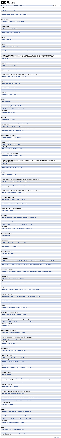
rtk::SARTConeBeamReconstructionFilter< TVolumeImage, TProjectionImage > (15, 363)
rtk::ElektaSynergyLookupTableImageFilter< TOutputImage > (12, 167)
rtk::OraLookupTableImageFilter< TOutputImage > (11, 303)
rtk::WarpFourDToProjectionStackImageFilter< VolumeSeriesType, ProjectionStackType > (17, 411)
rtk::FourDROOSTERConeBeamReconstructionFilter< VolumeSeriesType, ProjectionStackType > (18, 224)
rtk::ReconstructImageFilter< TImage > (9, 343)
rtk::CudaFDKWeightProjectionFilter (8, 72)
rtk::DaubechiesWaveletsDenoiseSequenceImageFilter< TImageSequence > (15, 108)
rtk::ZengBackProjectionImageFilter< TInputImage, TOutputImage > (13, 429)
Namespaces (16, 5)
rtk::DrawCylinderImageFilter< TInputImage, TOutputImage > (12, 144)
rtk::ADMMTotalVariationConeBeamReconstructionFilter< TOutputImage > (15, 14)
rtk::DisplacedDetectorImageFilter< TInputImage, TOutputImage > (13, 126)
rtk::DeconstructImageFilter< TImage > (9, 112)
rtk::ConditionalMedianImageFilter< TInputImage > (11, 46)
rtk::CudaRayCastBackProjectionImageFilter (10, 90)
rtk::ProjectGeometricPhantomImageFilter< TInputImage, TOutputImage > (14, 314)
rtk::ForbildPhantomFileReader (8, 210)
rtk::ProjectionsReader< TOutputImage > (9, 318)
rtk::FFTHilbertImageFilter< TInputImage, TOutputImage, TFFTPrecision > (14, 192)
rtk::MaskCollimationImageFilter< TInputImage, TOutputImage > (13, 285)
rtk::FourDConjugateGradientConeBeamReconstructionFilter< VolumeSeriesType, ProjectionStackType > (20, 217)
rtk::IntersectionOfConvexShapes (8, 253)
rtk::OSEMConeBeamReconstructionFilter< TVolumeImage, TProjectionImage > (15, 307)
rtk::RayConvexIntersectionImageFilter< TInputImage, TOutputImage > (14, 332)
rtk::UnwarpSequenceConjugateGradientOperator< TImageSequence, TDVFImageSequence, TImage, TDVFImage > (21, 397)
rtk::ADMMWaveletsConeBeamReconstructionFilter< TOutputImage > (14, 21)
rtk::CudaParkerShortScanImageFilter (9, 87)
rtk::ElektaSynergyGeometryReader (8, 163)
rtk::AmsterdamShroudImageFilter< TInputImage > (11, 28)
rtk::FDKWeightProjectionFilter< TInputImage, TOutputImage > (13, 188)
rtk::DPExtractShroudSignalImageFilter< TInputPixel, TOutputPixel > (14, 130)
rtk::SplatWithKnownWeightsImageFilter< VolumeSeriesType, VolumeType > (15, 382)
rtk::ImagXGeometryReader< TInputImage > (10, 246)
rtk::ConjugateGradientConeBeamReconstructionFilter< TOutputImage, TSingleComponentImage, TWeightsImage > (21, 50)
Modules (12, 5)
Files (25, 5)
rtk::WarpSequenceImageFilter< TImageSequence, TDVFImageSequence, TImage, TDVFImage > (18, 418)
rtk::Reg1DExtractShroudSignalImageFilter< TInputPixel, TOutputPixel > (14, 350)
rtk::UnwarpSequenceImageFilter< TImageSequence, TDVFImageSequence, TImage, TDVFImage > (18, 400)
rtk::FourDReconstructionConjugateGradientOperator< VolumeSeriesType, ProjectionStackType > (18, 221)
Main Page (2, 5)
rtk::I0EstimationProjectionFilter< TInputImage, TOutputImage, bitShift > (14, 242)
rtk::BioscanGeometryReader (7, 39)
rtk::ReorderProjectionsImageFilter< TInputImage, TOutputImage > (13, 361)
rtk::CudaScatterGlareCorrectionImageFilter (10, 94)
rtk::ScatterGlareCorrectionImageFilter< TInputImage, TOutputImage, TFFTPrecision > (17, 367)
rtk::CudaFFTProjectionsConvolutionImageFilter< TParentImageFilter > (14, 76)
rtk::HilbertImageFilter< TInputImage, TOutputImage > (11, 239)
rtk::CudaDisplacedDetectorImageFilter (9, 65)
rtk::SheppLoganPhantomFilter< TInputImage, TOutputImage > (13, 378)
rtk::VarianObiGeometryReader (8, 404)
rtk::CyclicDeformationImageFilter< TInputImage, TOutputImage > (13, 105)
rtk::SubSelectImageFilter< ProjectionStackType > (11, 386)
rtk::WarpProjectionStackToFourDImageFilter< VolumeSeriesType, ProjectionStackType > (17, 415)
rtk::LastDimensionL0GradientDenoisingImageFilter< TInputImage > (14, 278)
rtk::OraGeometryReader (7, 300)
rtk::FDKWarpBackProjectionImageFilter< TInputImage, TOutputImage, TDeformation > (17, 185)
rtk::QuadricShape (6, 325)
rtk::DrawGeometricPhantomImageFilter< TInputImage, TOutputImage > (14, 151)
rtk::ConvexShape (5, 58)
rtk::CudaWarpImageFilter (7, 101)
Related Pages (7, 5)
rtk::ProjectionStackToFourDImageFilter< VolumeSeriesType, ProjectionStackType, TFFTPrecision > (19, 321)
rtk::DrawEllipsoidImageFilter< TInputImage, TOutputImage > (12, 148)
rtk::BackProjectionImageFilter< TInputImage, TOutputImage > (13, 35)
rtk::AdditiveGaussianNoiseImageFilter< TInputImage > (11, 10)
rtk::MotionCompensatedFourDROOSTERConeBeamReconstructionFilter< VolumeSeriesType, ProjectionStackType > (21, 296)
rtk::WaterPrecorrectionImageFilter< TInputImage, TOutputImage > (13, 422)
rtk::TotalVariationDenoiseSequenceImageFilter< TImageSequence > (14, 393)
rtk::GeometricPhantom (6, 235)
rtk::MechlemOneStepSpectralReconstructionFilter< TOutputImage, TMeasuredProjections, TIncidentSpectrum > (21, 289)
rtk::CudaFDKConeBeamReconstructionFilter (10, 69)
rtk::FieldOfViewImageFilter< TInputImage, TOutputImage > (12, 206)
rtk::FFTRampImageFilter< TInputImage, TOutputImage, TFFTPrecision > (14, 199)
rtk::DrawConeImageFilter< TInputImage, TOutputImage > (12, 137)
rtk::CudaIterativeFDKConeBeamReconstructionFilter (11, 83)
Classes (21, 5)
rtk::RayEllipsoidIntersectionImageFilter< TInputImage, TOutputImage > (14, 336)
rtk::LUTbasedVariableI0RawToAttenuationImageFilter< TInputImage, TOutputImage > (16, 282)
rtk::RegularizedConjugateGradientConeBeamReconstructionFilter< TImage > (15, 357)
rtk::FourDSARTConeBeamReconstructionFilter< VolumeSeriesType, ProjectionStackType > (17, 228)
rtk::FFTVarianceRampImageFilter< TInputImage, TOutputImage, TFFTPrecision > (16, 203)
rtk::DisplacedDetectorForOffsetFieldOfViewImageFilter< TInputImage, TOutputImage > (17, 123)
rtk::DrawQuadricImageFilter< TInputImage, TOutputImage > (12, 155)
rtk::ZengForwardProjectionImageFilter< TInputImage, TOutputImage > (14, 433)
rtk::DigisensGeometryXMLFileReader (9, 119)
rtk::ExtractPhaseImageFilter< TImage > (9, 174)
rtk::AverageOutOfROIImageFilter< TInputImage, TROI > (11, 32)
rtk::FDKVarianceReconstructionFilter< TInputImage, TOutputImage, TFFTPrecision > (16, 181)
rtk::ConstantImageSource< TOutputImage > (10, 53)
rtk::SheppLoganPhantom (7, 374)
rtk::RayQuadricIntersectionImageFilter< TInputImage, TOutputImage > (14, 339)
